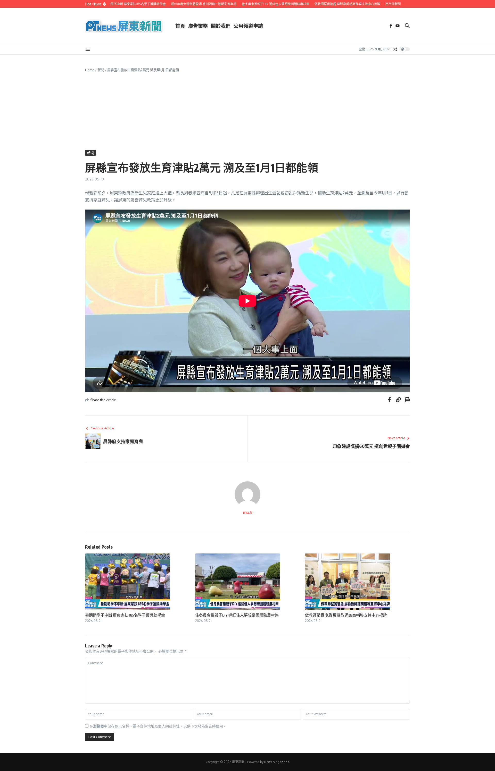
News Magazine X (277, 762)
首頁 (180, 26)
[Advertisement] (247, 111)
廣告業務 (198, 26)
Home (89, 70)
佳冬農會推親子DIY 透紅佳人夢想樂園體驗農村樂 (237, 615)
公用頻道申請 (248, 26)
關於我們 (220, 26)
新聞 (100, 70)
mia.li (247, 512)
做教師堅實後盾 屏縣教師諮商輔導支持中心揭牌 (346, 615)
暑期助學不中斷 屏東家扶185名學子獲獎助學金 (125, 615)
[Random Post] (395, 49)
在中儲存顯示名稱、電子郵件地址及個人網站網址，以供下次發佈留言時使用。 (158, 726)
